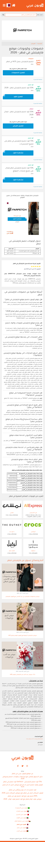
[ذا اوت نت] (11, 525)
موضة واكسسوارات (38, 739)
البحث (40, 15)
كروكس (33, 531)
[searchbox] (20, 14)
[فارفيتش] (22, 30)
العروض (33, 43)
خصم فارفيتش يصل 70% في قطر (19, 62)
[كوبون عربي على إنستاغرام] (27, 766)
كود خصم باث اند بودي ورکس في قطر (22, 790)
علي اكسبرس (33, 512)
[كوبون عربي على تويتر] (22, 766)
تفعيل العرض (18, 126)
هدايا (27, 739)
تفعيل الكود (18, 97)
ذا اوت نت (11, 531)
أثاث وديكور (31, 739)
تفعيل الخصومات (18, 73)
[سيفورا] (33, 544)
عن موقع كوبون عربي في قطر (22, 774)
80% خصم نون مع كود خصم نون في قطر (22, 796)
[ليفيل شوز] (11, 544)
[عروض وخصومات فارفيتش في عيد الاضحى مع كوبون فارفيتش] (22, 577)
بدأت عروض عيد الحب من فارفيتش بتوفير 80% (22, 674)
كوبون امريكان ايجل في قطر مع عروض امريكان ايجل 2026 (22, 793)
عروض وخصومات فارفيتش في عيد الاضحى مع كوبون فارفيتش (22, 596)
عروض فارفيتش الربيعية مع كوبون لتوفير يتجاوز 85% (22, 635)
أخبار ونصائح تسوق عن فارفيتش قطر (25, 560)
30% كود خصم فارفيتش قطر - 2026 (18, 88)
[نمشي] (11, 506)
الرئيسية (40, 43)
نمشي (12, 512)
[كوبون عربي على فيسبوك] (18, 766)
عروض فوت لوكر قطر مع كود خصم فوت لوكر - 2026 (22, 799)
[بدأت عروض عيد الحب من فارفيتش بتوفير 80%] (22, 655)
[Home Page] (22, 758)
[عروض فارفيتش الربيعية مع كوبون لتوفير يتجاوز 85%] (22, 616)
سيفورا (33, 550)
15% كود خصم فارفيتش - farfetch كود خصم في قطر (22, 782)
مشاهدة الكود (18, 153)
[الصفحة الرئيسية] (35, 5)
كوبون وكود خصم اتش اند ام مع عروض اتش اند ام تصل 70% (22, 786)
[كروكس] (33, 525)
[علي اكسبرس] (33, 506)
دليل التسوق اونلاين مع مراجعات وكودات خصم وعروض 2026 (22, 778)
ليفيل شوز (12, 550)
